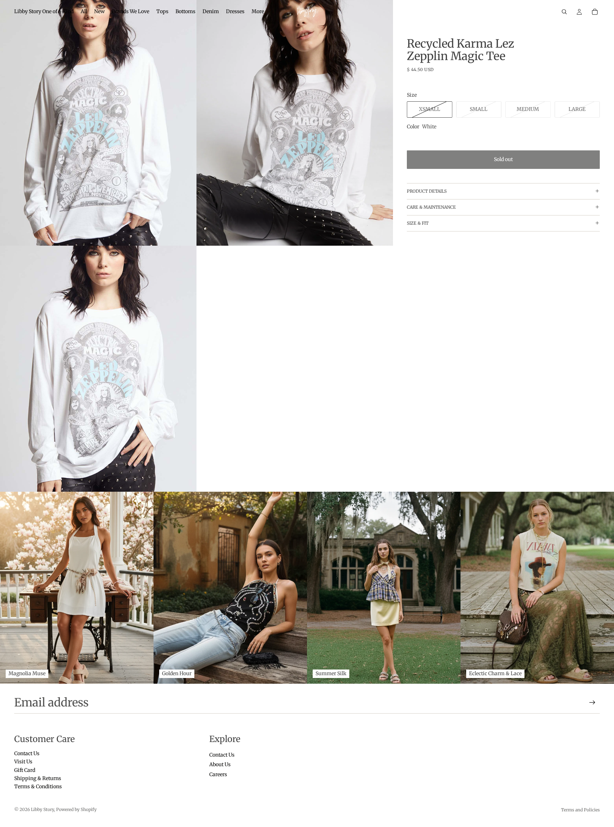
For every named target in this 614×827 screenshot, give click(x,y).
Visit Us (23, 762)
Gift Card (24, 770)
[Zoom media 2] (294, 123)
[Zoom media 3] (98, 368)
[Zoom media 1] (98, 123)
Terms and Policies (580, 809)
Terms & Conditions (38, 787)
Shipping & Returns (37, 778)
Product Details (427, 191)
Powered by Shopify (76, 809)
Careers (218, 774)
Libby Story (42, 809)
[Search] (564, 12)
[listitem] (258, 12)
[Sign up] (592, 702)
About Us (220, 765)
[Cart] (595, 12)
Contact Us (26, 753)
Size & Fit (418, 223)
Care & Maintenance (431, 207)
